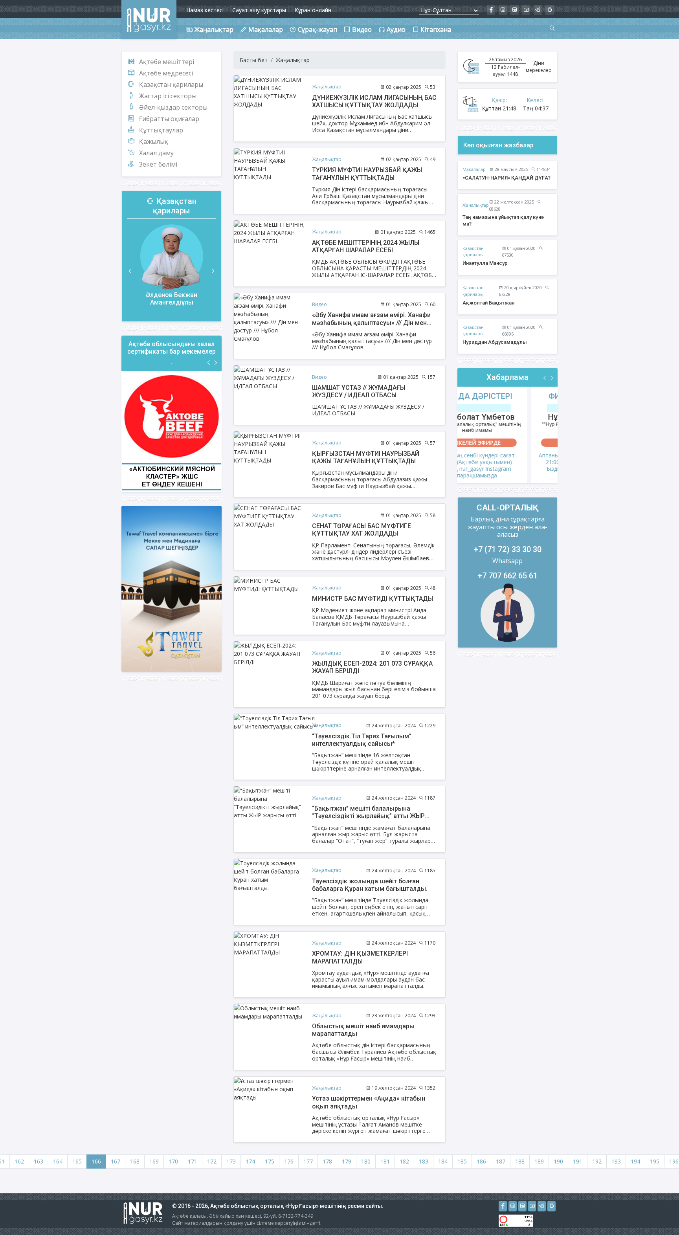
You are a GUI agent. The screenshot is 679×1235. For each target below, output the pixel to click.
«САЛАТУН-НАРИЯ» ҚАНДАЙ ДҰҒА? (506, 178)
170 (173, 1161)
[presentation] (130, 271)
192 (597, 1161)
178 (327, 1161)
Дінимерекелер (539, 66)
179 (346, 1161)
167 (115, 1161)
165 (77, 1161)
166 (96, 1161)
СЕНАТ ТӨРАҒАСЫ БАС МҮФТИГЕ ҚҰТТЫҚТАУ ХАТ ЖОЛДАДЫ (361, 529)
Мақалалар (474, 169)
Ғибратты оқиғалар (169, 118)
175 (269, 1161)
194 (635, 1161)
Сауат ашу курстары (259, 10)
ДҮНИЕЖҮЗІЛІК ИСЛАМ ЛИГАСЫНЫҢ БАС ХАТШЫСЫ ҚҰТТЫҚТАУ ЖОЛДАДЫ (374, 101)
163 (38, 1161)
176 (289, 1161)
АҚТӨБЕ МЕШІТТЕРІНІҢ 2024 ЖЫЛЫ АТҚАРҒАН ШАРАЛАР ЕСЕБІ (365, 246)
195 (654, 1161)
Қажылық (153, 141)
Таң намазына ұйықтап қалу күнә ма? (503, 220)
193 (616, 1161)
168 (134, 1161)
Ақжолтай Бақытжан (488, 303)
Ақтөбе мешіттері (166, 61)
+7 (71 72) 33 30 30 (507, 549)
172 (212, 1161)
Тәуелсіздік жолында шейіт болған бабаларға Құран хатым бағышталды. (370, 884)
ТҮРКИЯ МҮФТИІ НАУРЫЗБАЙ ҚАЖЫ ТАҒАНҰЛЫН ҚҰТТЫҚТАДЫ (367, 173)
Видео (319, 304)
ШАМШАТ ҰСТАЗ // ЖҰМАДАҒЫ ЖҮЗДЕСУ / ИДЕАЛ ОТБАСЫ (358, 391)
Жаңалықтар (293, 60)
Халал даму (156, 153)
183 (423, 1161)
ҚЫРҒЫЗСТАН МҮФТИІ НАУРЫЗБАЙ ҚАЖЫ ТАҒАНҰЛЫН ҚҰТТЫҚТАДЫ (365, 457)
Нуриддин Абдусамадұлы (494, 342)
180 (366, 1161)
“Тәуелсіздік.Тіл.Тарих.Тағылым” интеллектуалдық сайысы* (361, 739)
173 (231, 1161)
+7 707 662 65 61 (508, 575)
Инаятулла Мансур (485, 263)
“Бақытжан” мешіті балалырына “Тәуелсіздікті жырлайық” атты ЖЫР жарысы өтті (368, 816)
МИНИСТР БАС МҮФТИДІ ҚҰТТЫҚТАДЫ (372, 598)
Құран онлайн (313, 10)
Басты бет (254, 60)
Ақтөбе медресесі (166, 73)
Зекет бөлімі (158, 164)
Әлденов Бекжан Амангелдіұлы (171, 298)
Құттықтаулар (161, 130)
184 (443, 1161)
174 (250, 1161)
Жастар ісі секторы (167, 96)
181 (385, 1161)
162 (19, 1161)
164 (57, 1161)
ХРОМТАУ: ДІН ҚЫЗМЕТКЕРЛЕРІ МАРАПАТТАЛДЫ (360, 957)
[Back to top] (657, 1213)
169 (154, 1161)
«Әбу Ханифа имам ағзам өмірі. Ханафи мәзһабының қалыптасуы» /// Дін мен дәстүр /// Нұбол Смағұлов (371, 322)
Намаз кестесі (205, 10)
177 (308, 1161)
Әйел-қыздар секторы (173, 107)
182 (404, 1161)
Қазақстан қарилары (171, 84)
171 (192, 1161)
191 (577, 1161)
